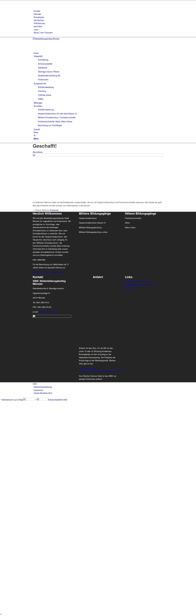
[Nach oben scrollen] (1, 614)
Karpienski (54, 210)
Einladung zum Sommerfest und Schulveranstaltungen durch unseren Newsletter (140, 284)
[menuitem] (98, 10)
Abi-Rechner (39, 20)
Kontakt (37, 11)
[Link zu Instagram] (34, 4)
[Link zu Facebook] (34, 1)
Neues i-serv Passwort (43, 32)
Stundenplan (39, 17)
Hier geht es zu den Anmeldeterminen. (49, 272)
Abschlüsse (37, 152)
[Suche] (35, 135)
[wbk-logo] (54, 38)
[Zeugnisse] (98, 155)
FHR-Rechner (39, 23)
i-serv (36, 29)
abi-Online (38, 26)
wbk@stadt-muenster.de (49, 311)
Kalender (37, 14)
